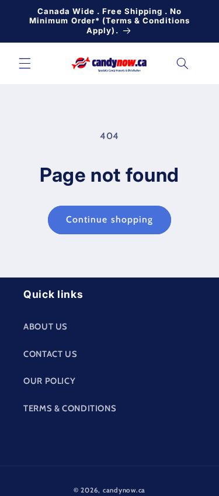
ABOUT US (45, 326)
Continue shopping (109, 219)
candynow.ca (124, 490)
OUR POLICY (49, 381)
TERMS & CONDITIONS (69, 408)
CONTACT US (50, 354)
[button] (24, 63)
